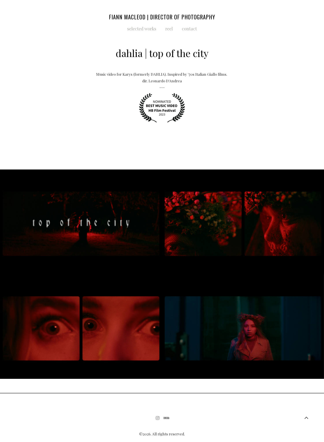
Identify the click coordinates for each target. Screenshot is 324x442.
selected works (141, 28)
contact (189, 28)
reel (169, 28)
